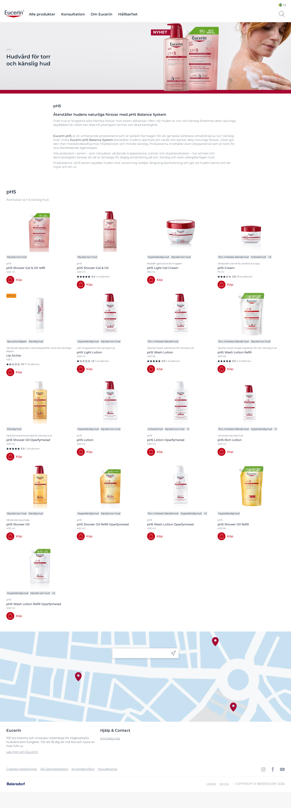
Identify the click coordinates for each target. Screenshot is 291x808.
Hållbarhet (128, 14)
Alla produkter (42, 14)
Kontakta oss (110, 738)
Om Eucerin (101, 14)
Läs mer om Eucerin (22, 752)
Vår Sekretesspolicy (54, 769)
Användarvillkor (83, 769)
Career (211, 783)
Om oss (224, 783)
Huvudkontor (107, 769)
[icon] (173, 653)
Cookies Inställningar (21, 769)
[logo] (14, 14)
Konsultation (73, 14)
